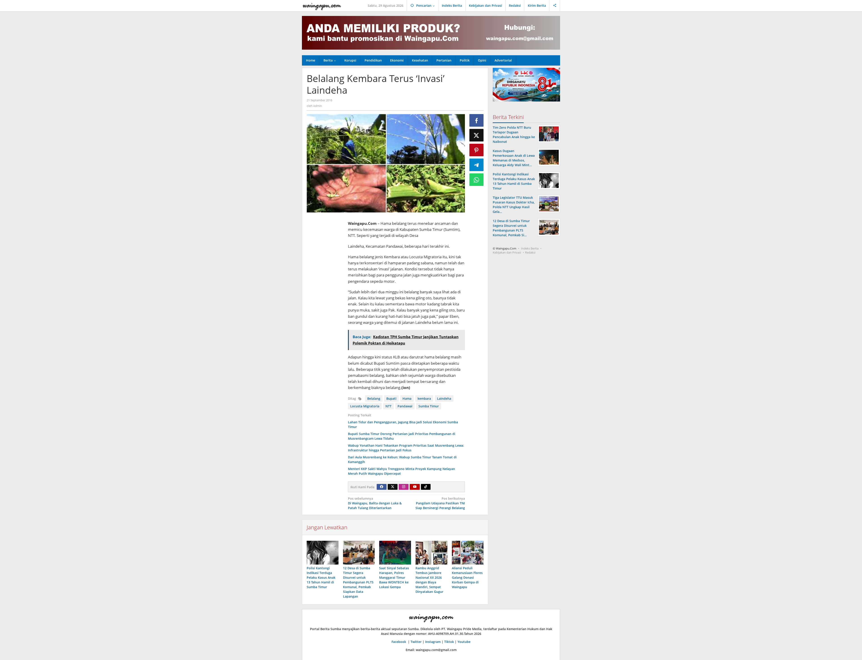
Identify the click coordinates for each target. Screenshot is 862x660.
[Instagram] (404, 487)
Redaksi (530, 252)
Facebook (399, 642)
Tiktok (449, 642)
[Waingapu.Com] (322, 5)
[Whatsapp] (476, 179)
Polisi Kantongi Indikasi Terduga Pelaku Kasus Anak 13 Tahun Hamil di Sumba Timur (321, 577)
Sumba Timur (428, 406)
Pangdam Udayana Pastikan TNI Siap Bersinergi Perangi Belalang (440, 503)
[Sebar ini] (476, 120)
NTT (388, 406)
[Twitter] (393, 487)
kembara (424, 398)
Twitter (416, 642)
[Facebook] (382, 487)
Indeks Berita (530, 248)
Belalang (373, 398)
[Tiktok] (425, 487)
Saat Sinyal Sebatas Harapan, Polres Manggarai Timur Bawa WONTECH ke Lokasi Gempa (394, 577)
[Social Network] (555, 5)
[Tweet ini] (476, 135)
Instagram (433, 642)
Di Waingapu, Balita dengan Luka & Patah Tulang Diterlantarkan (375, 503)
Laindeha (444, 398)
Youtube (464, 642)
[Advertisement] (325, 283)
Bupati (391, 398)
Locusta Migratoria (364, 406)
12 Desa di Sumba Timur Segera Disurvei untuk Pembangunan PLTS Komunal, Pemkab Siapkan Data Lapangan (358, 582)
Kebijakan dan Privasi (507, 252)
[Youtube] (415, 487)
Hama (406, 398)
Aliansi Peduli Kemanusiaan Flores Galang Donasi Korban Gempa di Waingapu (467, 577)
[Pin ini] (476, 150)
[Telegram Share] (476, 165)
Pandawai (405, 406)
